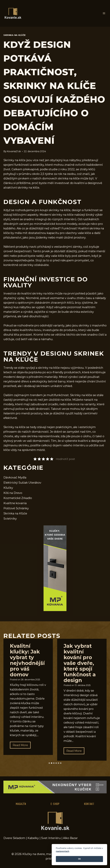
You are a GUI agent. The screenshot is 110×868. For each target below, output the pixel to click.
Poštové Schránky (16, 508)
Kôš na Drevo (12, 493)
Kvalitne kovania (15, 503)
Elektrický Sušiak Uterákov (22, 482)
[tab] (49, 763)
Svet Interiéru (51, 838)
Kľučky (8, 487)
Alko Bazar (70, 838)
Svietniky (10, 518)
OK (79, 859)
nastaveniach (62, 851)
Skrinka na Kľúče (14, 35)
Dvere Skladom (14, 838)
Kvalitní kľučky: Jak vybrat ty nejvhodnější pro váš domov (27, 660)
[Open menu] (104, 13)
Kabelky (33, 838)
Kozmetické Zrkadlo (17, 498)
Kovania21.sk (14, 151)
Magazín (21, 804)
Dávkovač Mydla (14, 477)
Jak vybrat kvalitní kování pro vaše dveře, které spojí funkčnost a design (80, 663)
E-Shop (55, 804)
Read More (22, 746)
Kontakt (89, 804)
